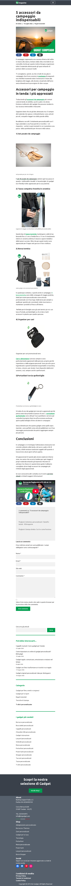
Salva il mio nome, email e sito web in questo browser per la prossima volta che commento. (35, 603)
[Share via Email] (40, 54)
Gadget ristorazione (22, 735)
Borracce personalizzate (24, 722)
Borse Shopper (21, 854)
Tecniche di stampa (22, 700)
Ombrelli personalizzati (23, 742)
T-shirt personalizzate (24, 704)
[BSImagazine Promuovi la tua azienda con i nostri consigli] (21, 2)
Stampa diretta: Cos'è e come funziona (38, 529)
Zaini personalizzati (22, 831)
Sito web (19, 568)
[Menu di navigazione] (53, 2)
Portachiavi (19, 841)
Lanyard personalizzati (23, 738)
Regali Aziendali (40, 23)
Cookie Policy (21, 880)
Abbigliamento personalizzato (26, 825)
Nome (18, 553)
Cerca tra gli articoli (22, 627)
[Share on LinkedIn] (33, 54)
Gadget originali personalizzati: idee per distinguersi (33, 673)
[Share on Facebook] (19, 54)
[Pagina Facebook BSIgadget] (17, 866)
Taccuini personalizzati (23, 758)
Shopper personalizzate (24, 755)
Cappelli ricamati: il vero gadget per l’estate (30, 646)
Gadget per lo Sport (22, 694)
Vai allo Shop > (35, 790)
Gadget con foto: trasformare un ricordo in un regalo (33, 667)
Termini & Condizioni (23, 878)
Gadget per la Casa (22, 835)
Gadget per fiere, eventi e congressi (27, 690)
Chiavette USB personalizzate (26, 732)
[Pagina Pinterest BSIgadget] (26, 866)
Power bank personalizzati (24, 752)
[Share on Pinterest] (26, 54)
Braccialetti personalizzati (24, 725)
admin (20, 23)
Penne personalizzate (23, 745)
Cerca (51, 630)
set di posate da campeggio (27, 179)
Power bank (20, 848)
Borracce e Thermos (22, 828)
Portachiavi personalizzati (24, 748)
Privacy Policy (21, 876)
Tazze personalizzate (23, 761)
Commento (20, 576)
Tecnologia (19, 838)
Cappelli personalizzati (23, 729)
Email (18, 561)
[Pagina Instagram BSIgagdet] (31, 866)
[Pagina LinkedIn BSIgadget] (22, 866)
